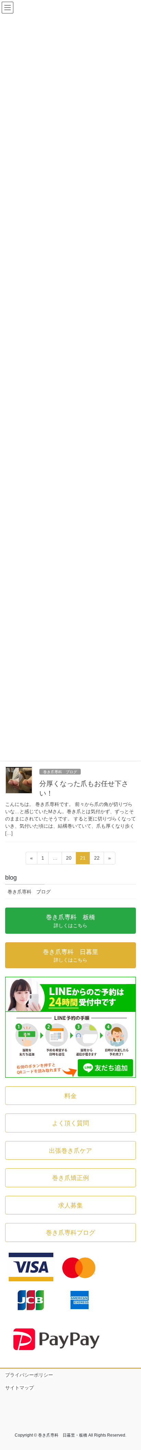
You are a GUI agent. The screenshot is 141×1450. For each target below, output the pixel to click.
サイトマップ (19, 1387)
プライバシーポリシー (29, 1375)
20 (69, 859)
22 (97, 859)
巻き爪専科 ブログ (60, 772)
